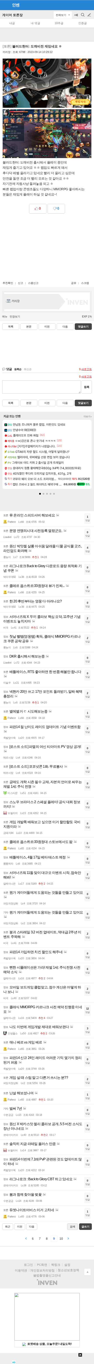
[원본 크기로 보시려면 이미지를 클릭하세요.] (47, 84)
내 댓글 (35, 23)
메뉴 (4, 316)
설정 (67, 1264)
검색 (72, 1226)
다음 (65, 326)
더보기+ (88, 416)
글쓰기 (89, 15)
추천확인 (8, 283)
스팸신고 (33, 283)
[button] (40, 494)
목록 (10, 326)
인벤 (15, 5)
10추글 (59, 23)
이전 (47, 326)
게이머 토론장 (12, 15)
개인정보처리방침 (42, 1270)
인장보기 (15, 316)
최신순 (28, 369)
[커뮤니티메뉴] (4, 5)
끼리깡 (6, 52)
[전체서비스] (89, 4)
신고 (20, 283)
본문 (28, 326)
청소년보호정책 (68, 1270)
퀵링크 (55, 1264)
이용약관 (21, 1270)
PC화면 (42, 1264)
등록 (86, 387)
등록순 (17, 369)
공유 (73, 283)
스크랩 (85, 283)
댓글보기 (83, 403)
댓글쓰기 (83, 326)
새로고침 (86, 369)
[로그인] (81, 4)
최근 (7, 1226)
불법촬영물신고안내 (47, 1275)
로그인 (28, 1264)
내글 (12, 23)
